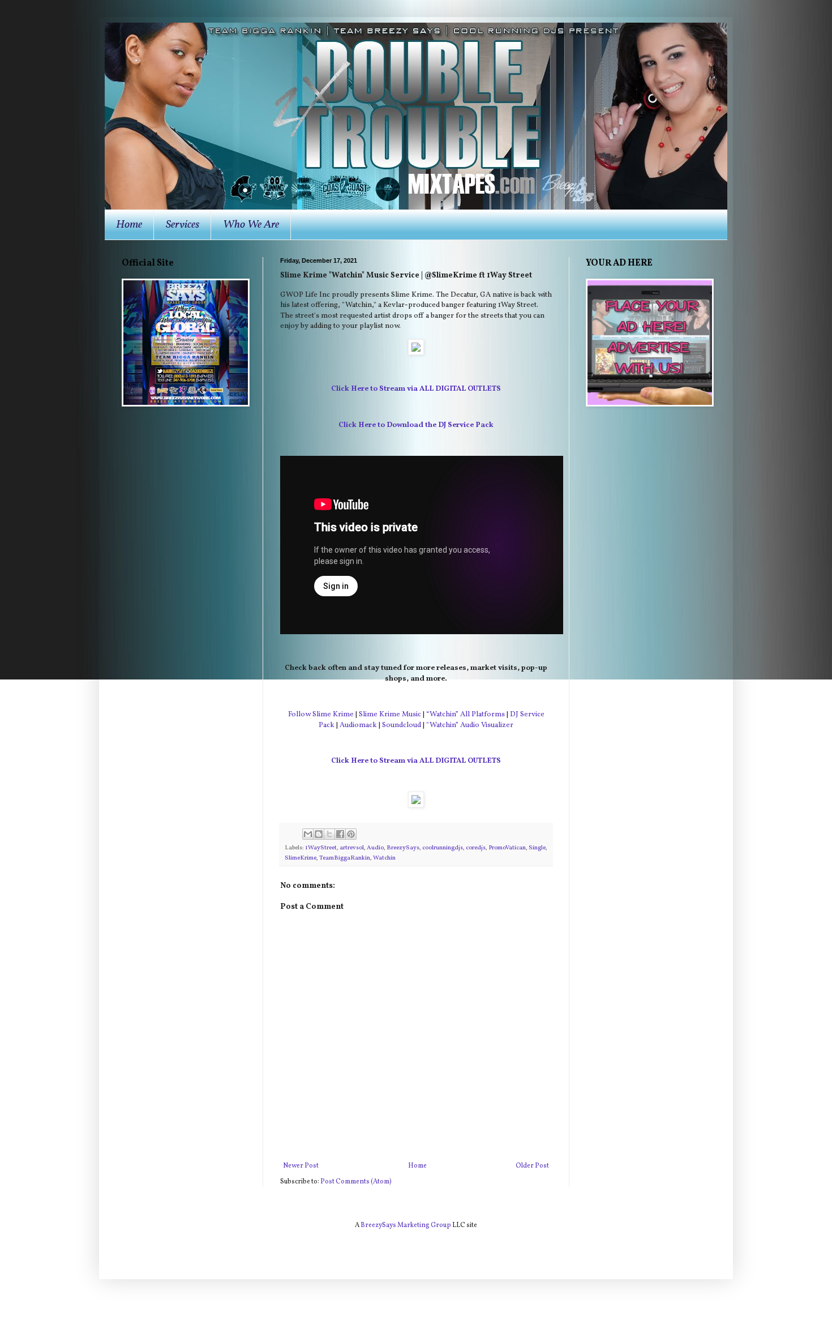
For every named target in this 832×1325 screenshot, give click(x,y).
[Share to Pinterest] (351, 834)
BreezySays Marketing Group (406, 1225)
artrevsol (352, 848)
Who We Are (251, 225)
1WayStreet (321, 848)
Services (182, 225)
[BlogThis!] (318, 834)
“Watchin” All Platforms (465, 714)
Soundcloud (401, 725)
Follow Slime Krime (321, 714)
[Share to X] (329, 834)
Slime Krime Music (390, 714)
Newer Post (301, 1165)
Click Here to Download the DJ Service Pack (416, 425)
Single (537, 848)
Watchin (384, 858)
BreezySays (403, 848)
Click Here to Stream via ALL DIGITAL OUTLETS (416, 388)
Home (129, 225)
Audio (375, 848)
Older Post (532, 1165)
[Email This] (308, 834)
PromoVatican (507, 848)
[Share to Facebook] (340, 834)
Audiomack (358, 725)
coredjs (476, 848)
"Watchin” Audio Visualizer (469, 725)
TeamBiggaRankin (344, 858)
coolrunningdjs (442, 848)
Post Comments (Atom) (356, 1181)
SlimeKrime (300, 858)
